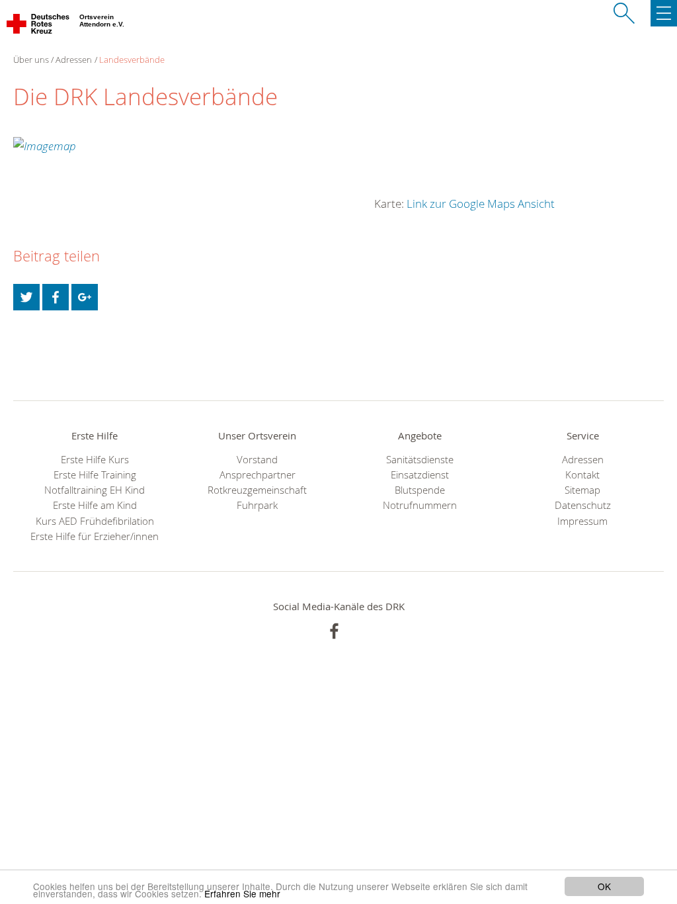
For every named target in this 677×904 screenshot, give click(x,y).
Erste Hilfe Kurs (95, 459)
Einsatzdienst (420, 475)
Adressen (74, 60)
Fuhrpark (257, 505)
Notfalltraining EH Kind (94, 490)
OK (604, 886)
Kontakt (582, 475)
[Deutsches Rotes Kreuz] (38, 26)
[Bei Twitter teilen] (26, 297)
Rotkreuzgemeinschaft (257, 490)
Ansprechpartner (257, 475)
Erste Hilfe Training (95, 475)
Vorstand (257, 459)
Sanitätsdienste (420, 459)
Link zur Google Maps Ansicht (481, 203)
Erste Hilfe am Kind (95, 505)
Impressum (582, 521)
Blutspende (420, 490)
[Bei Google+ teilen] (84, 297)
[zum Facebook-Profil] (334, 631)
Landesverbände (132, 60)
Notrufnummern (420, 505)
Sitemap (582, 490)
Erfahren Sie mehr (242, 893)
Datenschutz (583, 505)
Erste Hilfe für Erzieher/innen (94, 536)
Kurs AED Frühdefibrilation (95, 521)
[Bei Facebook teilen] (55, 297)
